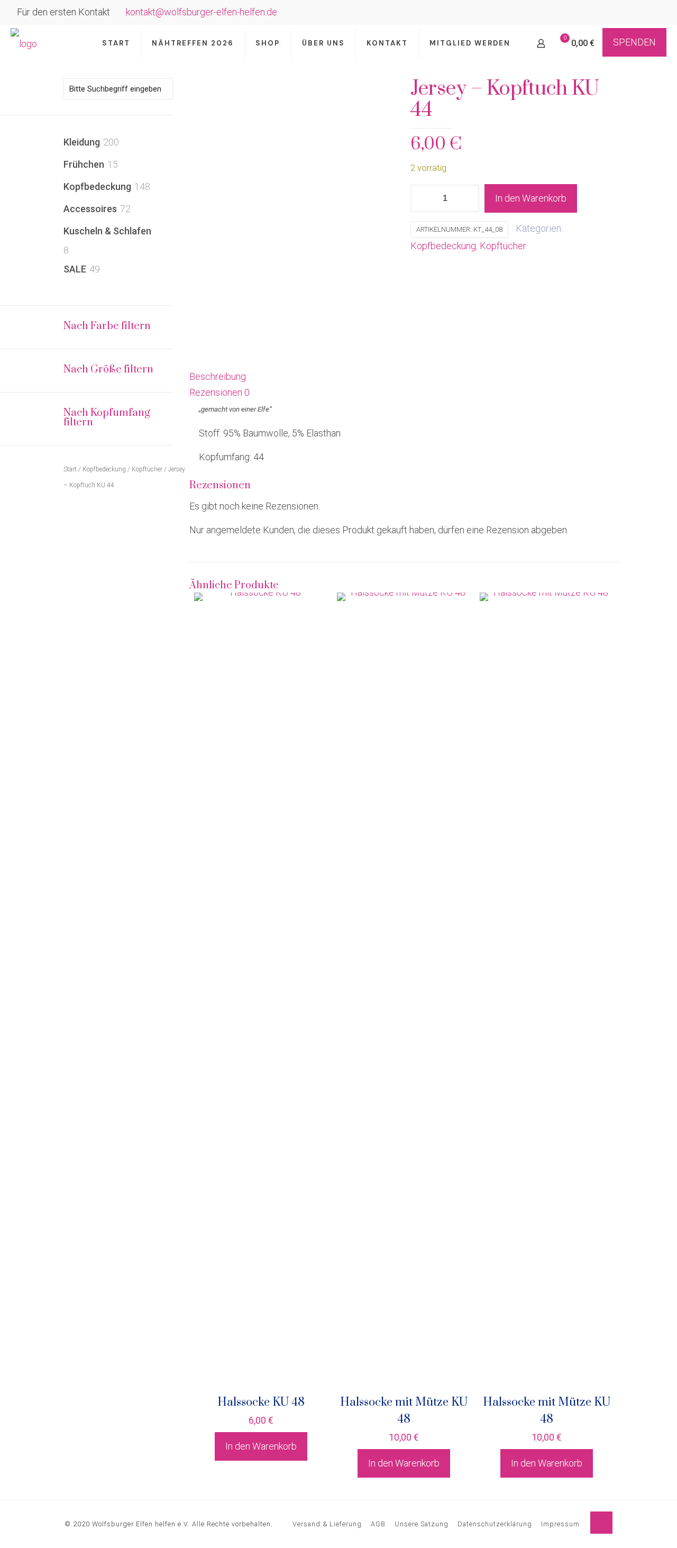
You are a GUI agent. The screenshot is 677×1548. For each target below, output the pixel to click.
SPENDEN (634, 42)
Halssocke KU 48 (261, 1402)
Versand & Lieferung (327, 1524)
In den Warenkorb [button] (261, 1446)
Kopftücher (503, 245)
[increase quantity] (467, 198)
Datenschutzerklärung (495, 1524)
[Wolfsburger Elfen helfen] (24, 43)
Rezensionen (219, 392)
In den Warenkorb (530, 198)
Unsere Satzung (422, 1524)
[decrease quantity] (422, 198)
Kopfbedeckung (443, 245)
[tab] (404, 377)
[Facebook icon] (641, 13)
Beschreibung (217, 376)
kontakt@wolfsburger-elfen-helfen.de (201, 11)
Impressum (560, 1524)
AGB (378, 1524)
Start (70, 469)
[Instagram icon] (654, 13)
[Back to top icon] (601, 1522)
